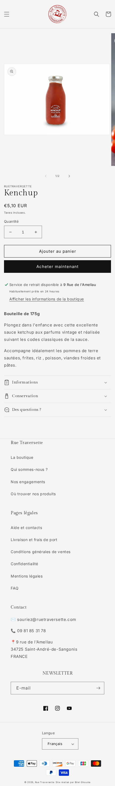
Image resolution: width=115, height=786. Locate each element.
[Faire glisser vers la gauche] (46, 176)
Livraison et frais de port (34, 539)
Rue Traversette (45, 782)
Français (55, 744)
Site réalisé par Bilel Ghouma (73, 782)
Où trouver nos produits (33, 493)
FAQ (15, 588)
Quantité (11, 221)
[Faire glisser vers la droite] (69, 176)
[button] (7, 14)
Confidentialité (24, 563)
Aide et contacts (26, 527)
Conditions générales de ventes (41, 551)
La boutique (22, 457)
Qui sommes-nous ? (29, 469)
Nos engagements (28, 481)
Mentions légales (27, 576)
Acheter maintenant (57, 266)
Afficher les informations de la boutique (46, 299)
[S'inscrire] (98, 688)
